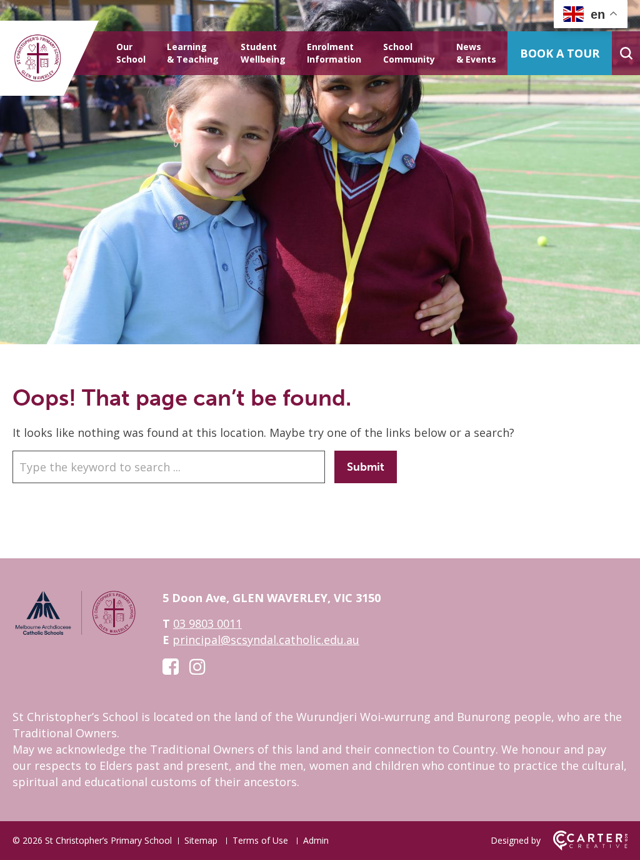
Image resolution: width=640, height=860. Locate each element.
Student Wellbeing (263, 53)
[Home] (75, 632)
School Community (409, 53)
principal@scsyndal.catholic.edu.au (265, 639)
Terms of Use (260, 840)
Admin (316, 840)
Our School (131, 53)
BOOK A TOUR (559, 53)
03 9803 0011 (207, 623)
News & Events (476, 53)
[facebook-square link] (170, 666)
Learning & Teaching (193, 53)
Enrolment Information (334, 53)
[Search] (626, 53)
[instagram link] (197, 666)
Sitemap (201, 840)
